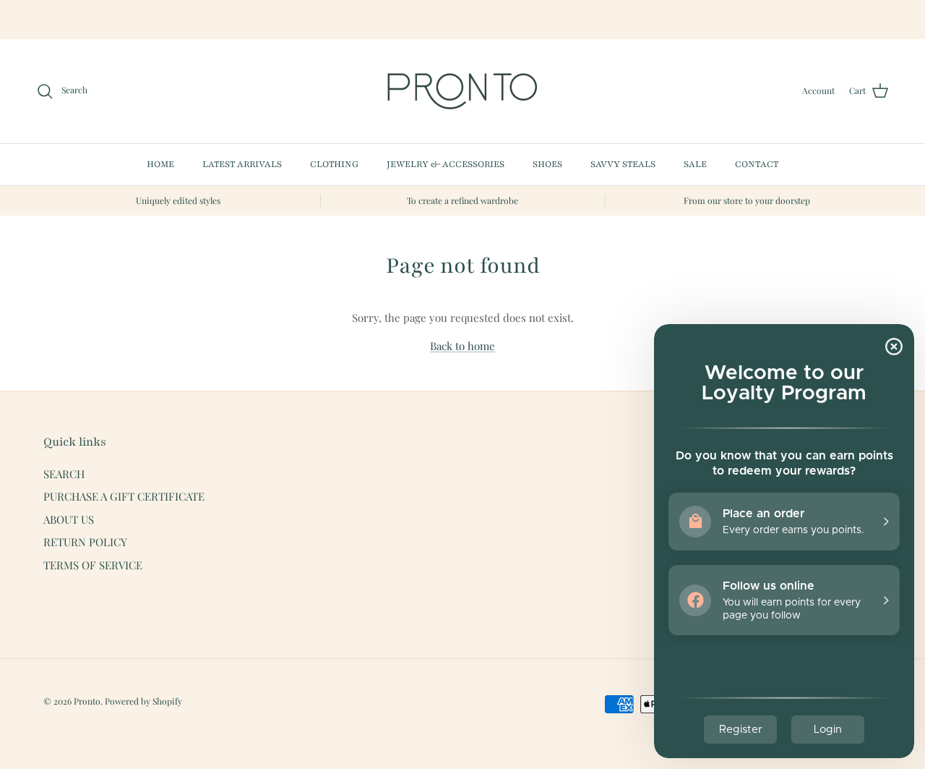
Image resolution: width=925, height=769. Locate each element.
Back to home (462, 346)
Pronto (87, 701)
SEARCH (64, 474)
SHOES (547, 164)
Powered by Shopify (143, 701)
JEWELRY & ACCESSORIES (445, 164)
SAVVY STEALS (622, 164)
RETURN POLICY (85, 542)
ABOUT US (68, 519)
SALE (695, 164)
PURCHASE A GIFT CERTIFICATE (124, 496)
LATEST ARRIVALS (242, 164)
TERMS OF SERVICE (92, 565)
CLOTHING (334, 164)
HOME (160, 164)
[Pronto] (462, 91)
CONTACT (756, 164)
